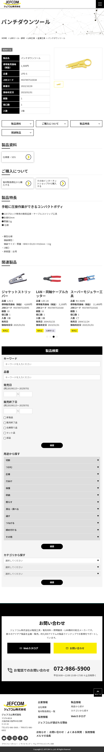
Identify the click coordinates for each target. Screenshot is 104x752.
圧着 (8, 474)
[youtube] (4, 738)
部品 (8, 437)
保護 (8, 488)
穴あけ (9, 481)
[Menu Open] (100, 4)
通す (8, 516)
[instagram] (14, 738)
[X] (9, 738)
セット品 (10, 432)
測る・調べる (12, 509)
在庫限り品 (11, 427)
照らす (9, 502)
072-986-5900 (72, 668)
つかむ (9, 467)
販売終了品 (11, 422)
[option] (18, 300)
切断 (8, 460)
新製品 (9, 417)
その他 (9, 536)
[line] (25, 738)
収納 (8, 495)
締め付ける (11, 529)
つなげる (10, 523)
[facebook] (20, 738)
